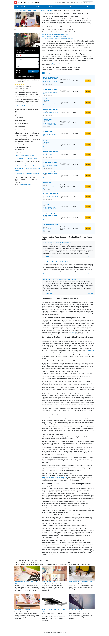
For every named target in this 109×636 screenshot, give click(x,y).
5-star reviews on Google (25, 184)
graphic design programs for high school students (54, 477)
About (60, 2)
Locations (68, 2)
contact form (90, 350)
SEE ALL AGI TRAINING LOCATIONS (81, 630)
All (43, 73)
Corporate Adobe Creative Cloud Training (26, 158)
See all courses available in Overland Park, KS (26, 166)
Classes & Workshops (22, 7)
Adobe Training (70, 7)
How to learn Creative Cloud (22, 609)
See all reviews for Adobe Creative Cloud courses (26, 105)
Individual (19, 70)
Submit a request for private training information (54, 63)
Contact (63, 2)
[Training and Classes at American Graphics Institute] (16, 2)
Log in (80, 2)
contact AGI (64, 412)
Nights (54, 73)
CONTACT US (54, 630)
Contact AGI (73, 332)
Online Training (38, 7)
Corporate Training (86, 7)
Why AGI (56, 2)
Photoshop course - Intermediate (48, 99)
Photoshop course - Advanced (50, 109)
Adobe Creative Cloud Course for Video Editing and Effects (58, 38)
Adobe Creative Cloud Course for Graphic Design (55, 34)
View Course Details (48, 256)
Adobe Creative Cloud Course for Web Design (54, 36)
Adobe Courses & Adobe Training (27, 10)
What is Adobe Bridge (75, 609)
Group (18, 72)
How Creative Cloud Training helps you (80, 581)
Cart (77, 2)
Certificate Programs (54, 7)
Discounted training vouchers (49, 355)
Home (16, 10)
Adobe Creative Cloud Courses (45, 10)
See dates (90, 256)
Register (88, 81)
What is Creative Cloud (48, 581)
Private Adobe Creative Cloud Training (25, 155)
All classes (73, 2)
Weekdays (48, 73)
